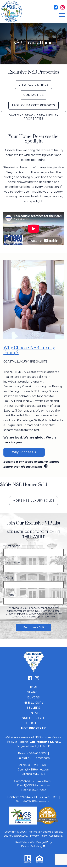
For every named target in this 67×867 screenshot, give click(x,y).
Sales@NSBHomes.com (34, 758)
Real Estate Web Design (30, 842)
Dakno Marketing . (33, 846)
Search (33, 692)
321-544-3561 (28, 797)
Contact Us (33, 95)
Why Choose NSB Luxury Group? (29, 350)
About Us (33, 723)
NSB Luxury (33, 702)
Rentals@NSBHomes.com (33, 801)
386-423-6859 (48, 797)
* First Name (11, 546)
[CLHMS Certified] (47, 823)
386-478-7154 (38, 753)
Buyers (33, 697)
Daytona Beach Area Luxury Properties (33, 117)
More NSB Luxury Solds (33, 500)
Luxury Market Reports (33, 105)
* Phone (9, 594)
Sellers (33, 707)
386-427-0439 (41, 781)
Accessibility (56, 835)
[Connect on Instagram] (62, 7)
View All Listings (34, 84)
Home (33, 687)
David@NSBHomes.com (33, 785)
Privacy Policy (38, 835)
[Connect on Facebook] (56, 7)
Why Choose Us (24, 452)
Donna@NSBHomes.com (33, 769)
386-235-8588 (37, 765)
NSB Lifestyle (33, 718)
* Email (8, 578)
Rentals (33, 712)
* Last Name (11, 562)
